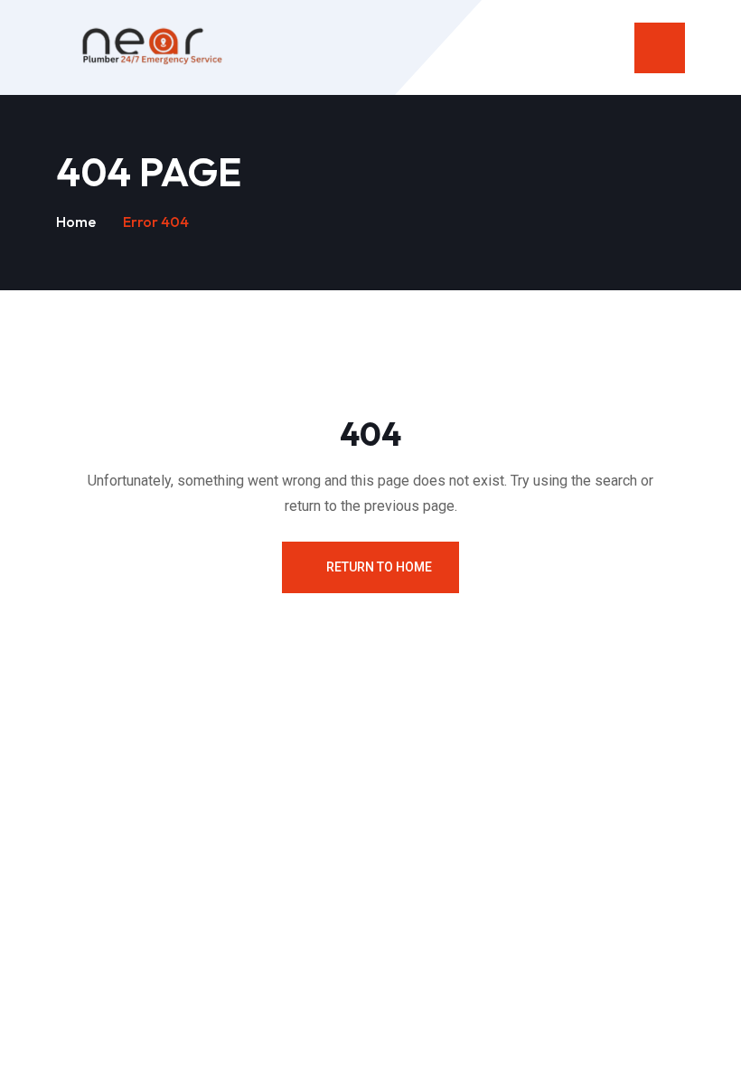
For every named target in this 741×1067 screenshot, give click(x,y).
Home (76, 221)
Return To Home (379, 567)
